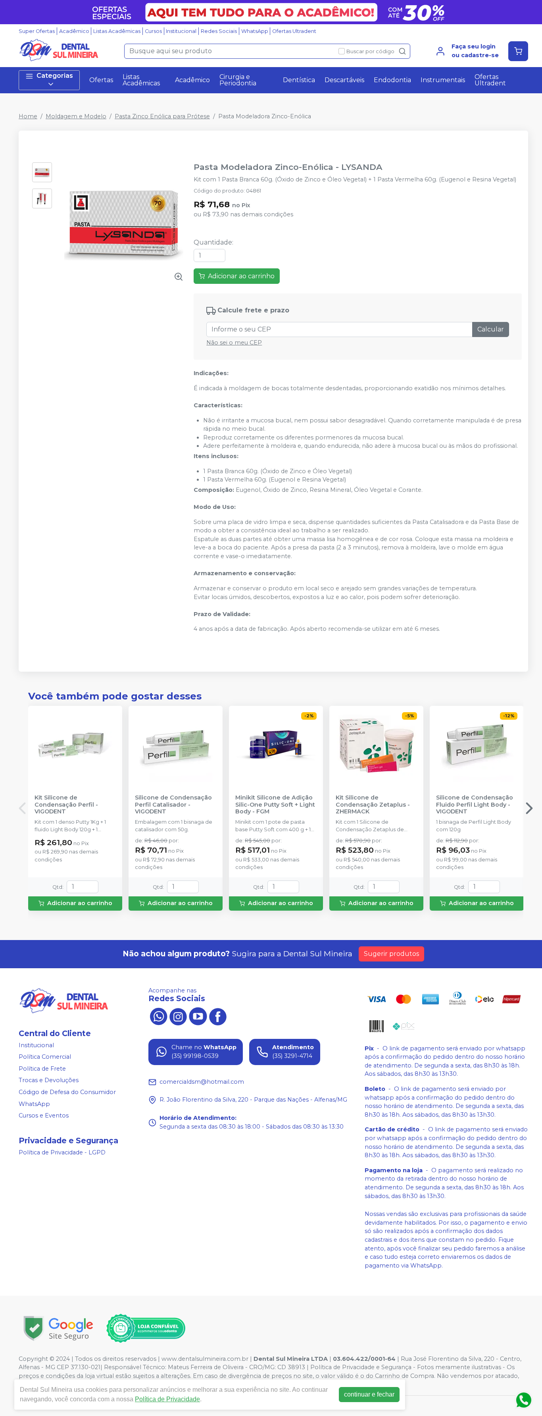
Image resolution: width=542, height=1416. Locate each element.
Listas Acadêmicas (116, 31)
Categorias (55, 75)
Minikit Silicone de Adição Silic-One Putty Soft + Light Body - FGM (275, 804)
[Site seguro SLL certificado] (58, 1328)
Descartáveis (344, 80)
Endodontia (392, 80)
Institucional (181, 31)
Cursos (153, 31)
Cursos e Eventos (44, 1115)
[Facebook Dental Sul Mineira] (218, 1015)
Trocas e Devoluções (49, 1080)
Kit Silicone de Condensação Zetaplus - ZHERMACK (373, 804)
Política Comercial (45, 1056)
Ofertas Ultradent (294, 31)
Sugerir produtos (391, 953)
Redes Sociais (219, 31)
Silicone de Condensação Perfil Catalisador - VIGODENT (173, 804)
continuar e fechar (369, 1394)
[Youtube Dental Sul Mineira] (198, 1015)
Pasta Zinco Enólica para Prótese (162, 116)
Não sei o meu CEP (234, 342)
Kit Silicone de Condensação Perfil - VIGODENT (66, 804)
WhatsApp (254, 31)
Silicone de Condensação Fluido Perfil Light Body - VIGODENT (474, 804)
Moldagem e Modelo (76, 116)
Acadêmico (74, 31)
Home (28, 116)
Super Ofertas (37, 31)
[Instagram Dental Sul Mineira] (178, 1015)
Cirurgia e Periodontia (237, 80)
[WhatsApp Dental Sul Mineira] (158, 1015)
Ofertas (101, 80)
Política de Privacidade (167, 1399)
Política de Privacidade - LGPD (62, 1152)
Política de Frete (42, 1068)
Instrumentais (443, 80)
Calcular (490, 329)
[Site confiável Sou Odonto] (145, 1328)
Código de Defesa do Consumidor (67, 1092)
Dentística (299, 80)
